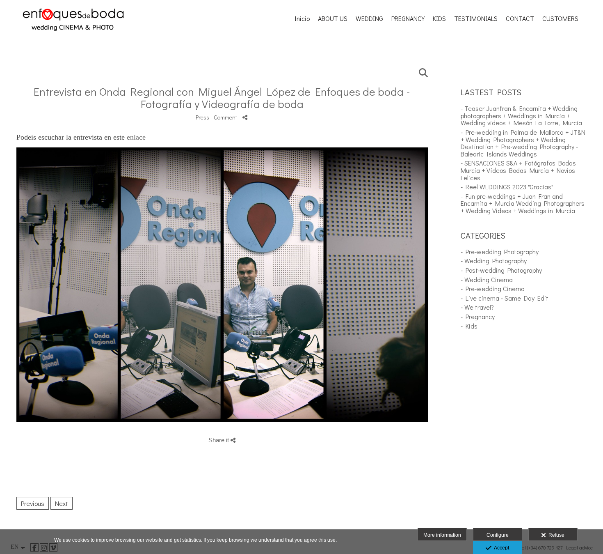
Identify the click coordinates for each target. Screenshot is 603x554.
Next (61, 503)
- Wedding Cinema (487, 279)
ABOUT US (332, 18)
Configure (498, 535)
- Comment (224, 117)
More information (442, 535)
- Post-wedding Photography (501, 270)
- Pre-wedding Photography (500, 251)
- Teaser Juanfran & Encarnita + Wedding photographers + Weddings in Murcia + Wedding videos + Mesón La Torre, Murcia (521, 115)
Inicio (302, 18)
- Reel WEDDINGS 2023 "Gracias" (507, 186)
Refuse (555, 535)
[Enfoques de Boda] (73, 41)
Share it (219, 440)
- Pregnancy (478, 316)
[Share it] (245, 117)
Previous (32, 503)
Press (202, 117)
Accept (500, 548)
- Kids (469, 326)
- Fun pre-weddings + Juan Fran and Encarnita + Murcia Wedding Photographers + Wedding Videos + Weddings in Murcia (523, 203)
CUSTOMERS (560, 18)
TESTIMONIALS (476, 18)
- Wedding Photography (494, 260)
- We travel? (477, 307)
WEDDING (369, 18)
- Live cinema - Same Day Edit (504, 298)
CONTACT (520, 18)
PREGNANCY (408, 18)
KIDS (439, 18)
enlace (136, 137)
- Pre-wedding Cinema (493, 288)
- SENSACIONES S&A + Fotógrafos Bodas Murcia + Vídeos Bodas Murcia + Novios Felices (518, 170)
